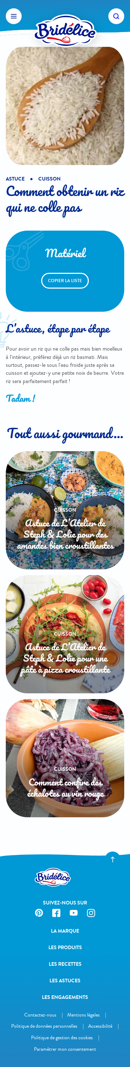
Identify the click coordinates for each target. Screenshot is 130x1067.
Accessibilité (100, 1026)
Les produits (65, 947)
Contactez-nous (40, 1015)
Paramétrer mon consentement (65, 1049)
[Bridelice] (65, 16)
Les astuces (65, 980)
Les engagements (65, 997)
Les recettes (65, 964)
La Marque (65, 931)
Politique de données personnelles (44, 1026)
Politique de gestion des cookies (62, 1037)
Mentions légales (83, 1015)
